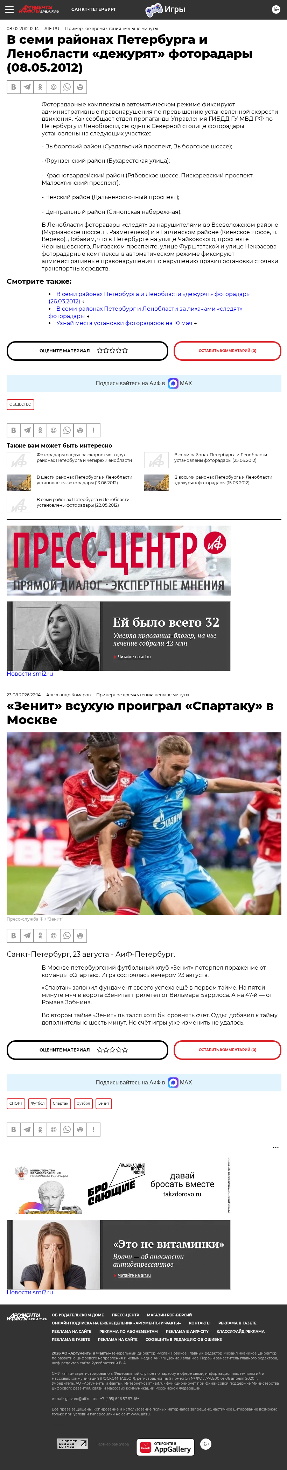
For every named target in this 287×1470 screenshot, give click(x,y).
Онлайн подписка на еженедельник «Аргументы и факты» (116, 1323)
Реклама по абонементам (128, 1331)
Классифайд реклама (241, 1331)
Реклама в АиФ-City (187, 1331)
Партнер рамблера (112, 1444)
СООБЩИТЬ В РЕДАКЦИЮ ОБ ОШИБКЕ (184, 1339)
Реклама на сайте (71, 1331)
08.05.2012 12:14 (23, 28)
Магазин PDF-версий (169, 1315)
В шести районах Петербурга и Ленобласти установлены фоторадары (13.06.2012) (84, 479)
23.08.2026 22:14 (24, 694)
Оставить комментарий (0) (228, 351)
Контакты (199, 1323)
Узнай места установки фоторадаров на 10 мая (124, 323)
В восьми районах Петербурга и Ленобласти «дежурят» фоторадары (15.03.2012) (223, 479)
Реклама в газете (237, 1323)
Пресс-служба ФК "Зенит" (35, 919)
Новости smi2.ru (30, 673)
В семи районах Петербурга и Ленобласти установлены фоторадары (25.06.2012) (220, 457)
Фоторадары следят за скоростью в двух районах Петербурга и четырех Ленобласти (84, 457)
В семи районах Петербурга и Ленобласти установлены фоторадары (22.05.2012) (83, 502)
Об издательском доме (78, 1315)
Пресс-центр (125, 1315)
